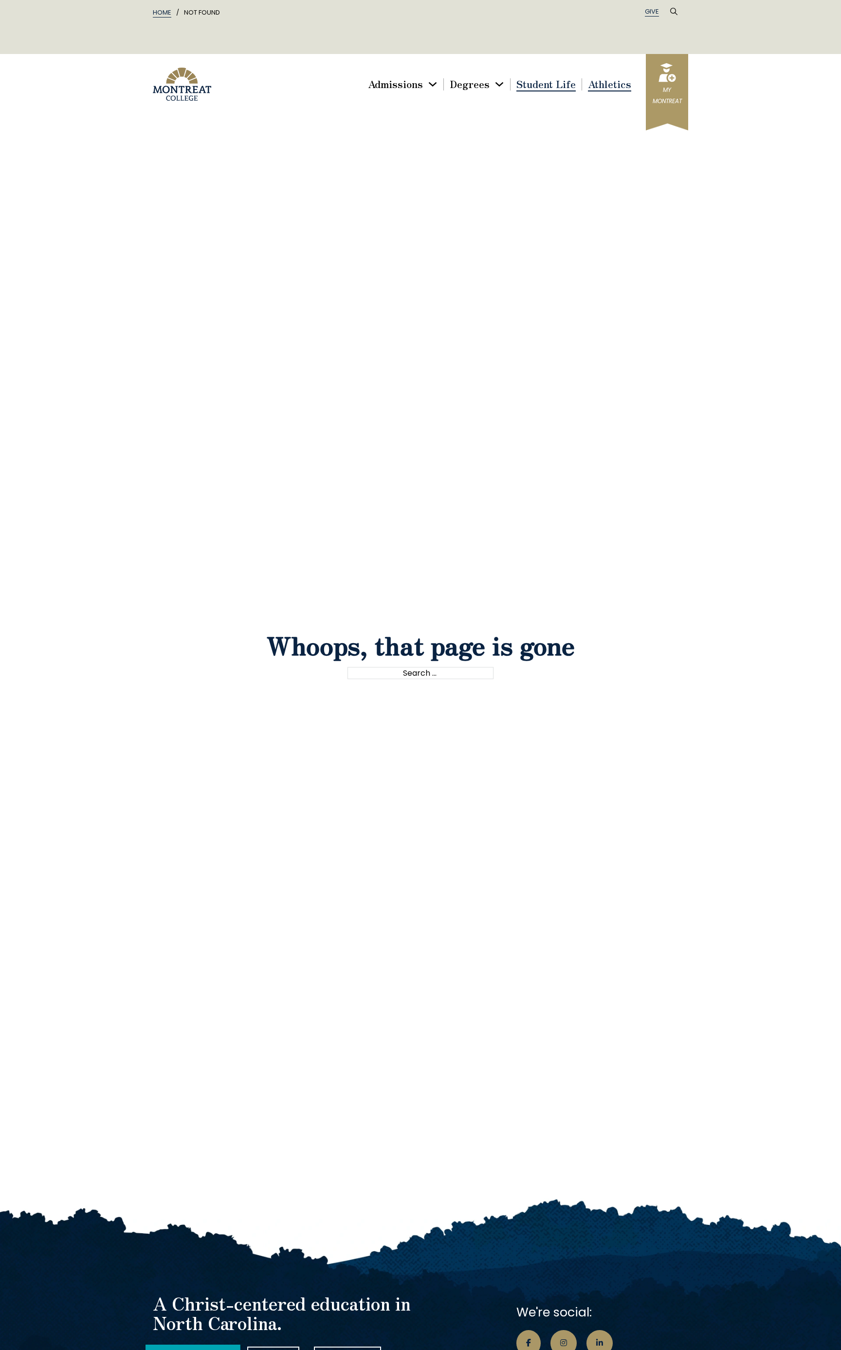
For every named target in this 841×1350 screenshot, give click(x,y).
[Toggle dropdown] (433, 84)
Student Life (546, 84)
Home (162, 12)
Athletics (609, 84)
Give (652, 11)
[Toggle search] (673, 12)
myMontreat (667, 96)
